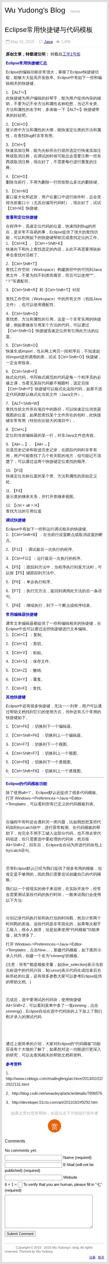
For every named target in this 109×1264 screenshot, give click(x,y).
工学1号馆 (71, 54)
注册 (92, 1257)
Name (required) (77, 1157)
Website (70, 1177)
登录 (101, 1257)
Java (48, 41)
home (75, 11)
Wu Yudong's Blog (35, 10)
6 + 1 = (11, 1184)
